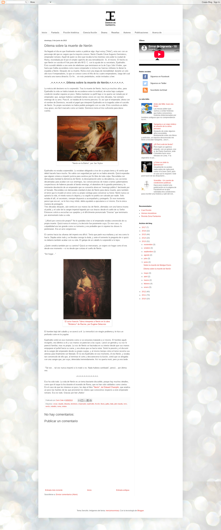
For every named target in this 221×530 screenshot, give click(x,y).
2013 (144, 241)
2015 (144, 234)
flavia (102, 404)
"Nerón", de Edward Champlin (106, 387)
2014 (144, 238)
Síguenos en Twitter (145, 83)
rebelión (53, 406)
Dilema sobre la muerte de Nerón (157, 269)
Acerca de (156, 32)
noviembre (148, 244)
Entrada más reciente (54, 490)
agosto (147, 255)
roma (59, 406)
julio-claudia (118, 404)
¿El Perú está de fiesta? (163, 144)
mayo (146, 273)
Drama (104, 32)
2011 (144, 295)
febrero (147, 284)
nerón (48, 406)
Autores (127, 32)
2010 (144, 299)
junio (146, 262)
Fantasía (55, 32)
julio (146, 258)
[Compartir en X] (84, 400)
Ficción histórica (71, 32)
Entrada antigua (122, 490)
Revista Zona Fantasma (151, 216)
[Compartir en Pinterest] (90, 400)
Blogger (140, 511)
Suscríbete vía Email (145, 90)
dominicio (74, 404)
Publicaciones (141, 32)
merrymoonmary (112, 511)
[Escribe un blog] (82, 400)
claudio (60, 404)
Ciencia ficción (90, 32)
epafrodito (90, 404)
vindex (64, 406)
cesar (55, 404)
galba (107, 404)
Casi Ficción (146, 210)
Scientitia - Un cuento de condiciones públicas (164, 181)
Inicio (44, 32)
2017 (144, 227)
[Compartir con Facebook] (87, 400)
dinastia (67, 404)
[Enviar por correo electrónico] (79, 400)
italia (111, 404)
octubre (147, 248)
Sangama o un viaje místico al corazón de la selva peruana (165, 126)
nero (125, 404)
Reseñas (115, 32)
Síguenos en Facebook (145, 76)
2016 (144, 231)
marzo (146, 280)
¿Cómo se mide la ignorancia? (161, 163)
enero (146, 287)
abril (146, 277)
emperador (82, 404)
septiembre (148, 252)
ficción (97, 404)
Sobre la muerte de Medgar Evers (157, 265)
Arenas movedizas (149, 213)
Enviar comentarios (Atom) (67, 494)
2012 (144, 292)
